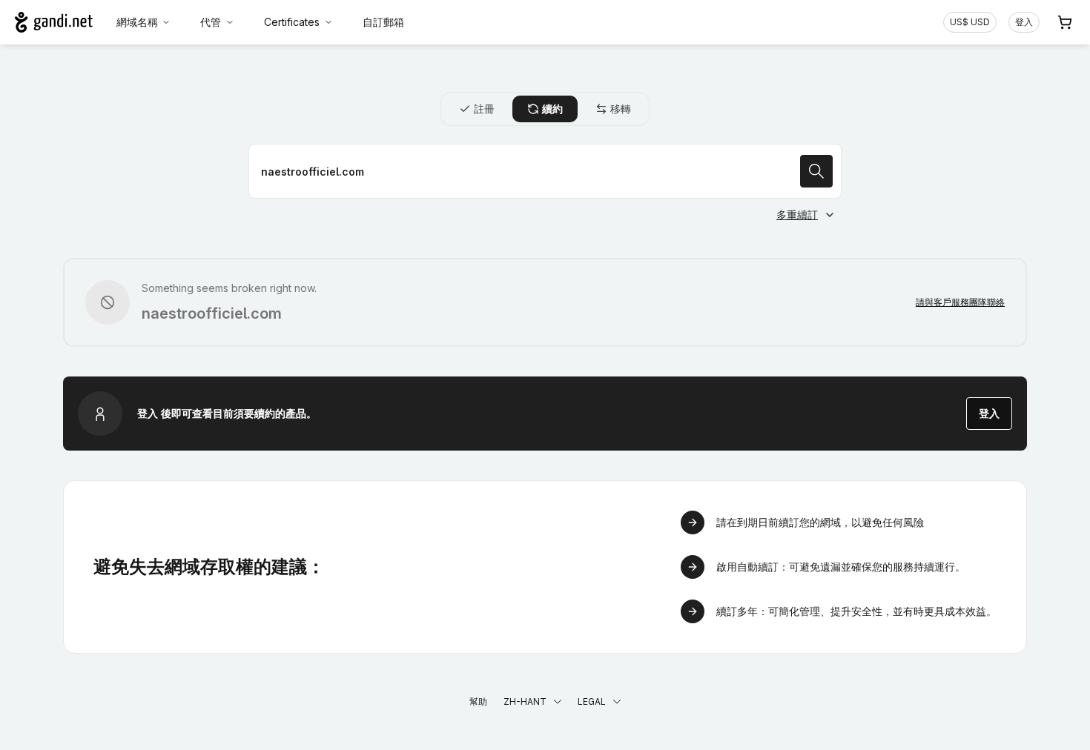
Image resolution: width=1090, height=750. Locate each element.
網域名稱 (137, 22)
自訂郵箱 (383, 22)
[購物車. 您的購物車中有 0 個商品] (1064, 22)
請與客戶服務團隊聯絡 (960, 302)
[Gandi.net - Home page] (54, 22)
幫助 (478, 701)
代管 (210, 22)
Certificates (292, 22)
